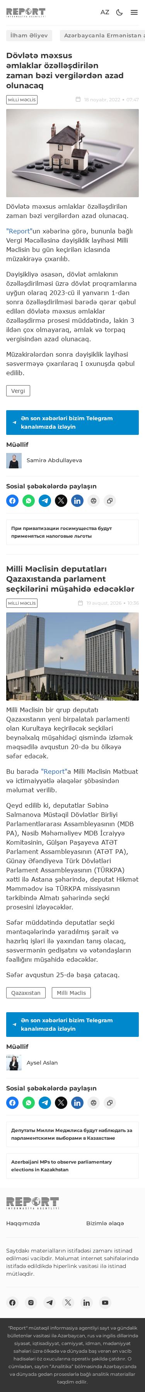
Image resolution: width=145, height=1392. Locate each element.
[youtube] (105, 1302)
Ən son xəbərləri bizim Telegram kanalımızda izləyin (67, 422)
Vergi (18, 390)
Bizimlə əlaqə (105, 1223)
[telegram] (45, 501)
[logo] (26, 12)
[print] (93, 501)
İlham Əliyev (29, 35)
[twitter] (61, 501)
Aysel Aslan (42, 1062)
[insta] (31, 1302)
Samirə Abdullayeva (54, 460)
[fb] (12, 501)
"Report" (19, 231)
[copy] (110, 501)
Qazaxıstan (26, 992)
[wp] (28, 501)
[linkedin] (77, 501)
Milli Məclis (22, 99)
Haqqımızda (23, 1223)
